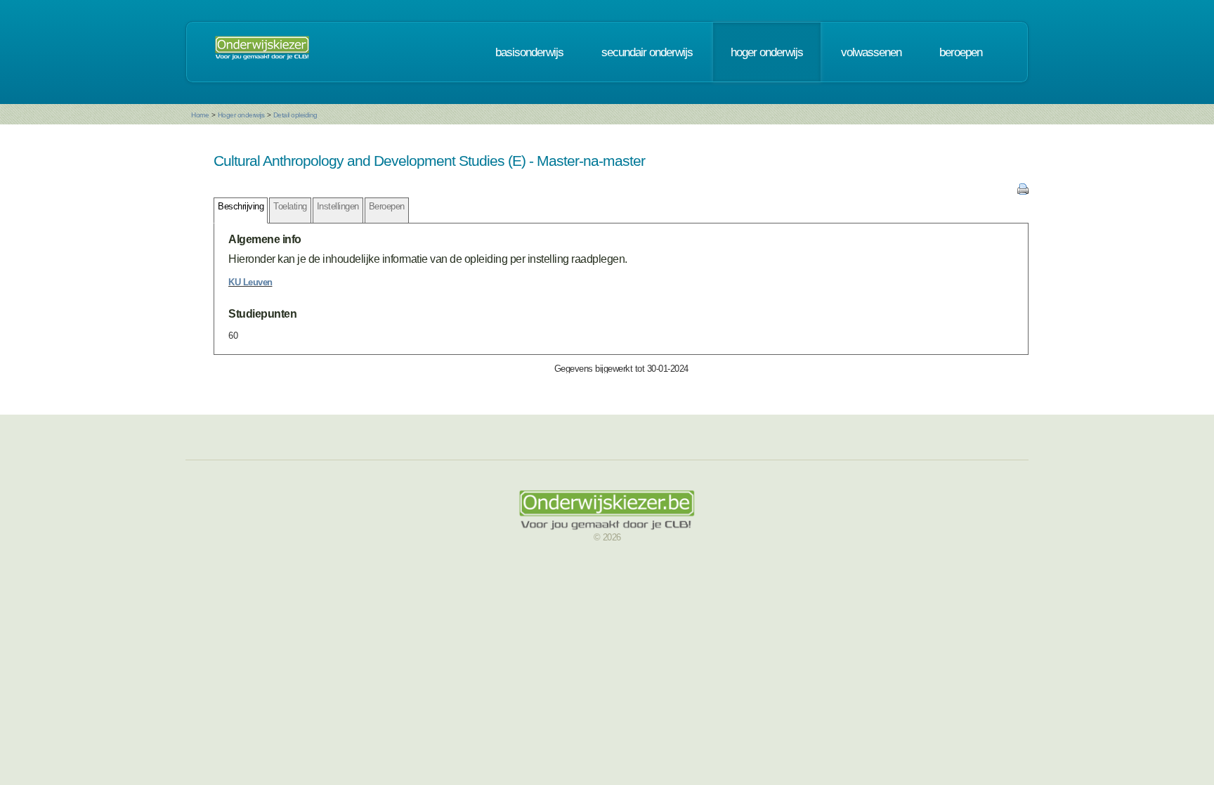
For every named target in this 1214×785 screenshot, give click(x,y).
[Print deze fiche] (1023, 191)
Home (200, 115)
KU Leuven (250, 282)
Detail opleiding (295, 115)
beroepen (960, 52)
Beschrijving (240, 206)
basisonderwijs (529, 52)
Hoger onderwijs (241, 115)
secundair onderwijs (647, 52)
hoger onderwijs (767, 52)
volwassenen (871, 52)
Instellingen (338, 206)
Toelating (290, 206)
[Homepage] (262, 52)
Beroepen (387, 206)
